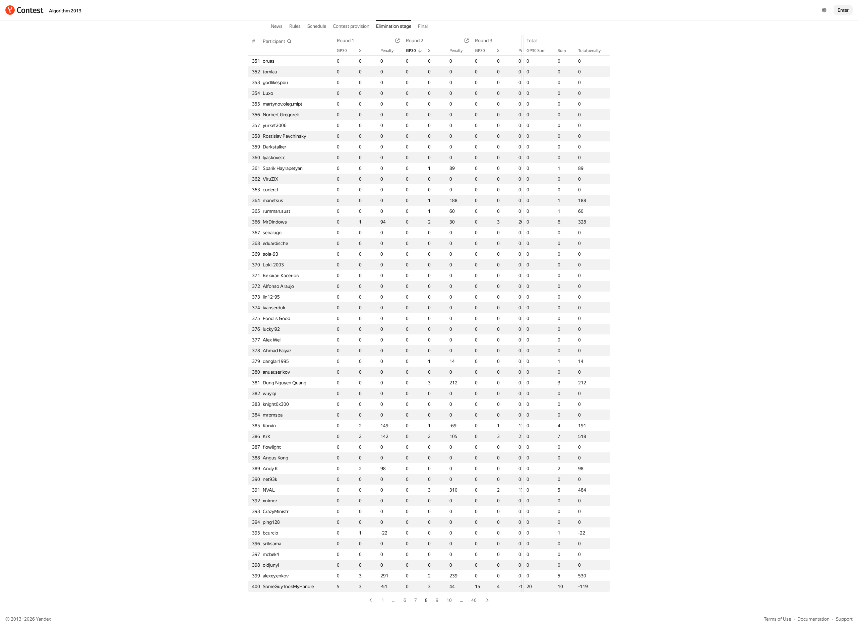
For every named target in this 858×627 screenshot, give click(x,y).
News (277, 26)
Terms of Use (777, 619)
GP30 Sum (536, 50)
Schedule (316, 26)
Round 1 (345, 40)
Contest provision (351, 26)
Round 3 (483, 40)
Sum (562, 50)
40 (474, 600)
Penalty (386, 50)
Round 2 (414, 40)
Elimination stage (393, 26)
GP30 (342, 50)
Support (844, 619)
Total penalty (589, 50)
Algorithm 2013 (65, 10)
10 (449, 600)
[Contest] (24, 10)
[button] (277, 41)
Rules (295, 26)
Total (532, 40)
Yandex (43, 619)
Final (423, 26)
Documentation (813, 619)
